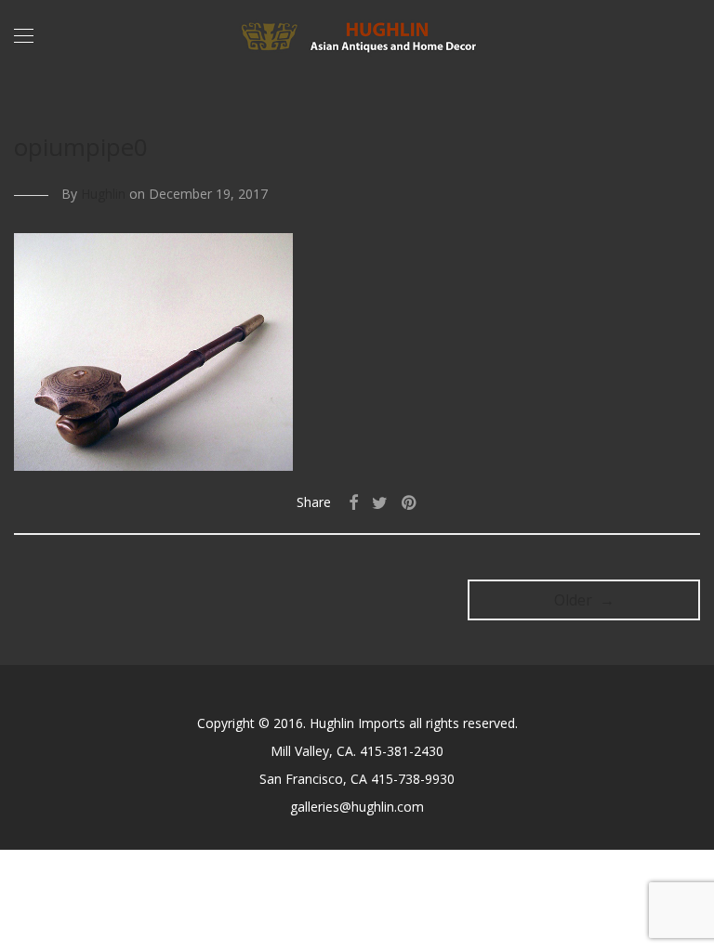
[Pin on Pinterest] (410, 503)
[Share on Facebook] (353, 503)
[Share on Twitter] (380, 503)
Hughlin (103, 193)
